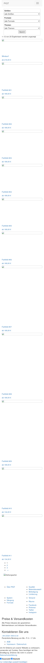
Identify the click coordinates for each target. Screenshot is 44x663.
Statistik (16, 659)
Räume (31, 601)
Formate (10, 602)
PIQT (6, 3)
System (9, 598)
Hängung (10, 600)
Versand (32, 598)
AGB (8, 641)
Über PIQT (11, 587)
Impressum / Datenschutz (17, 644)
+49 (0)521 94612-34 (10, 635)
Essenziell (6, 659)
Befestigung (33, 592)
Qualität (32, 587)
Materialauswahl (35, 589)
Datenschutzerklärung (8, 655)
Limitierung (33, 594)
